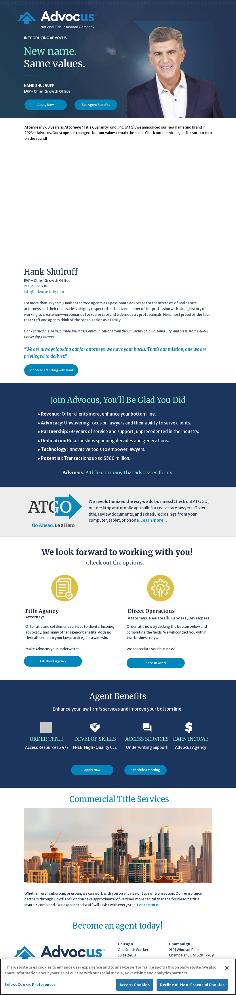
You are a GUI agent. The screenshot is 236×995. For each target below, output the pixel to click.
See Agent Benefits (96, 105)
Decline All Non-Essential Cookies (192, 984)
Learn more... (149, 905)
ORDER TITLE (46, 739)
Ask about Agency (52, 661)
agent (126, 926)
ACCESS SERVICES (147, 739)
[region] (118, 977)
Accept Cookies (134, 984)
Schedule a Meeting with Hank (51, 370)
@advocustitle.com (47, 292)
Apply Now (45, 105)
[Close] (226, 968)
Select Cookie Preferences (30, 984)
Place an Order (155, 663)
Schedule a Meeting (145, 770)
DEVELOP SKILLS (95, 739)
